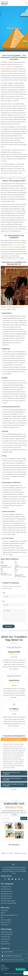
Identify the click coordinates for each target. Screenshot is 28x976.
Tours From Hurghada (19, 973)
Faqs (2, 917)
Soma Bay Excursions (6, 898)
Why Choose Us (5, 924)
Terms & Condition (5, 968)
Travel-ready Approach (7, 934)
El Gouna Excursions (6, 889)
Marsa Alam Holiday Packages (8, 903)
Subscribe (24, 818)
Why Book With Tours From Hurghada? (11, 773)
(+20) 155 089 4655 (8, 951)
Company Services (5, 939)
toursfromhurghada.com (7, 66)
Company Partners (5, 936)
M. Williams (14, 709)
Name (3, 592)
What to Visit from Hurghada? (12, 739)
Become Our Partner (6, 922)
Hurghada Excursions (6, 886)
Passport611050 (14, 652)
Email (3, 601)
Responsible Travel (5, 943)
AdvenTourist (14, 680)
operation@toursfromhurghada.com (13, 955)
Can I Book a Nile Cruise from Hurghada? (12, 779)
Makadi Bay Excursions (6, 896)
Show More (14, 789)
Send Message (8, 626)
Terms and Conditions (6, 920)
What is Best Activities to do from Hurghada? (13, 784)
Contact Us (3, 966)
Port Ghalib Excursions (6, 893)
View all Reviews (14, 643)
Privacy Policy (4, 910)
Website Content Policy (6, 932)
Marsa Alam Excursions (6, 891)
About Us (3, 912)
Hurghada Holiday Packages (8, 900)
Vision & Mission (5, 941)
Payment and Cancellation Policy (9, 915)
